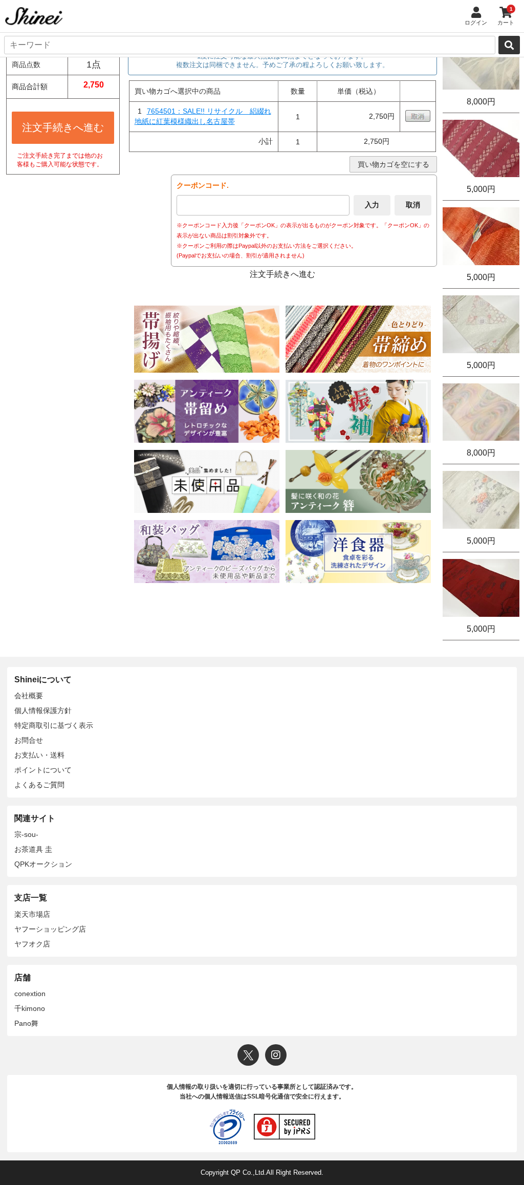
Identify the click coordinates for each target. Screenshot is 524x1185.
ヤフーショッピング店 (50, 929)
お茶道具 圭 (33, 849)
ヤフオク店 (32, 944)
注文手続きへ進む (63, 127)
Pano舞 (26, 1023)
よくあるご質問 (39, 785)
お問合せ (28, 740)
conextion (30, 993)
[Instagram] (276, 1055)
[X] (248, 1055)
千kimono (29, 1008)
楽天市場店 (32, 914)
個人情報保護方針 (43, 710)
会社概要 (28, 696)
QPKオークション (43, 864)
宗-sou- (26, 834)
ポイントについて (43, 770)
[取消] (417, 119)
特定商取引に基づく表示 (53, 725)
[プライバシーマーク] (227, 1126)
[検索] (509, 45)
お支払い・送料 (39, 755)
